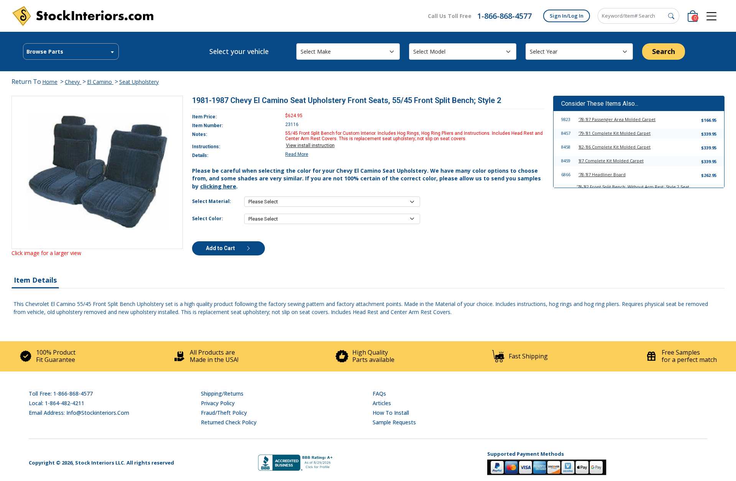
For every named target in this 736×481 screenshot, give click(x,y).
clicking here (218, 186)
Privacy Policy (218, 403)
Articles (382, 403)
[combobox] (71, 51)
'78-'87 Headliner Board (602, 174)
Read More (296, 154)
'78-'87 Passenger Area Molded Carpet (617, 119)
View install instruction (310, 145)
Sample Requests (394, 422)
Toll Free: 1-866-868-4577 (61, 393)
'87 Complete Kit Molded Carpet (611, 161)
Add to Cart (221, 248)
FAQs (379, 393)
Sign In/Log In (566, 15)
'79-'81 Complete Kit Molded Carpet (614, 133)
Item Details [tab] (35, 280)
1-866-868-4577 (504, 16)
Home (50, 81)
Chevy (73, 81)
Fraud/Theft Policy (224, 412)
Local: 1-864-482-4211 (56, 403)
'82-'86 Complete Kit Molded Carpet (614, 147)
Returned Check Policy (228, 422)
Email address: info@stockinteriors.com (79, 412)
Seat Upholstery (139, 81)
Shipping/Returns (222, 393)
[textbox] (70, 51)
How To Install (391, 412)
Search (663, 51)
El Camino (100, 81)
